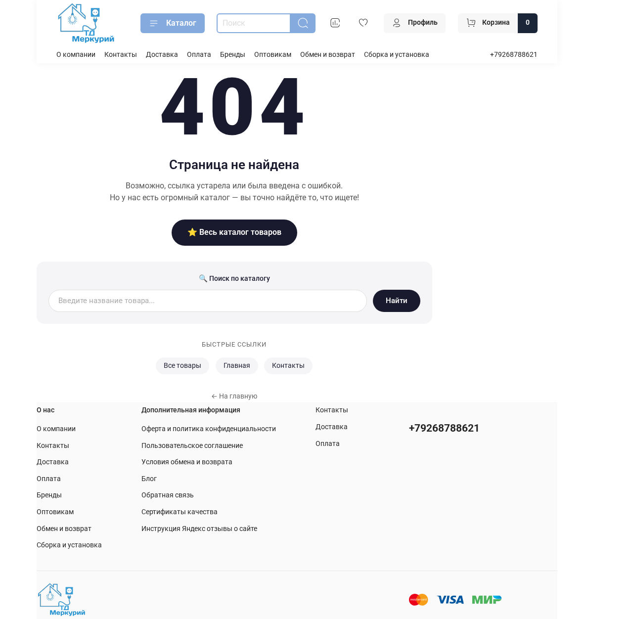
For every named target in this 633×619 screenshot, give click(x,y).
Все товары (182, 365)
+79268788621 (514, 54)
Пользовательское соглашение (192, 446)
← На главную (234, 396)
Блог (149, 479)
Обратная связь (167, 495)
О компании (75, 54)
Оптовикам (272, 54)
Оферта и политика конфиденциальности (208, 429)
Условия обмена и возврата (186, 462)
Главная (237, 365)
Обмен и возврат (327, 54)
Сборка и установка (396, 54)
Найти (396, 300)
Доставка (162, 54)
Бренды (232, 54)
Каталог (181, 23)
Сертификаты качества (179, 512)
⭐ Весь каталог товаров (234, 232)
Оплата (199, 54)
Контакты (120, 54)
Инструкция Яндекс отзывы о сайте (199, 529)
